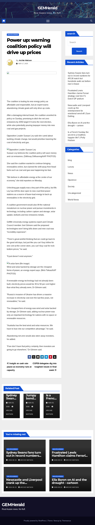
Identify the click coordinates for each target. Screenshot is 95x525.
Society (71, 186)
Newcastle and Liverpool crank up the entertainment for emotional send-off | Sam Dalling (79, 110)
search (71, 33)
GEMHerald (47, 8)
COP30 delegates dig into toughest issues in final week (45, 366)
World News (73, 200)
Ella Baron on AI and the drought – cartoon (69, 481)
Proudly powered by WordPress (35, 521)
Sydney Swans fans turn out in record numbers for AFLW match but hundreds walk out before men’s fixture (79, 78)
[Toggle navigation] (48, 21)
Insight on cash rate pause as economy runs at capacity (19, 366)
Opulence (72, 180)
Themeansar (66, 521)
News (70, 173)
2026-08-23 (12, 460)
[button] (91, 21)
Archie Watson (25, 60)
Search (79, 51)
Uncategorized (13, 34)
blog (70, 160)
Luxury (71, 167)
